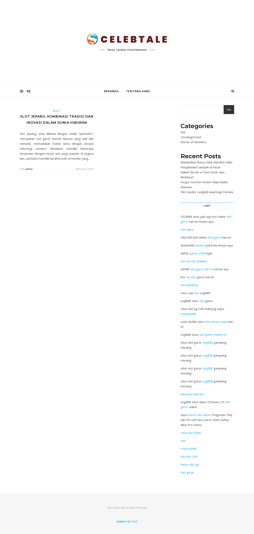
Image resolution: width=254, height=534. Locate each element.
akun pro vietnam (192, 394)
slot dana (187, 229)
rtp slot (191, 277)
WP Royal (140, 507)
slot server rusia (216, 322)
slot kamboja (189, 285)
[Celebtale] (127, 39)
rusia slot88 (189, 449)
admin (29, 169)
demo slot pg (190, 464)
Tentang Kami (138, 91)
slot (196, 293)
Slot (57, 111)
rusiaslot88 (188, 314)
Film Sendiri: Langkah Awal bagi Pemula (207, 192)
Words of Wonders (194, 142)
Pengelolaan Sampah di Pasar (201, 167)
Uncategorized (191, 137)
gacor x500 (197, 253)
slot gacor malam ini (212, 335)
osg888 (207, 342)
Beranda (111, 91)
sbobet (200, 245)
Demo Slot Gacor (199, 415)
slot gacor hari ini (201, 269)
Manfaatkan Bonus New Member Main (206, 162)
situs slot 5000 (191, 433)
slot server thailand (194, 261)
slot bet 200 (189, 456)
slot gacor (214, 237)
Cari (229, 109)
